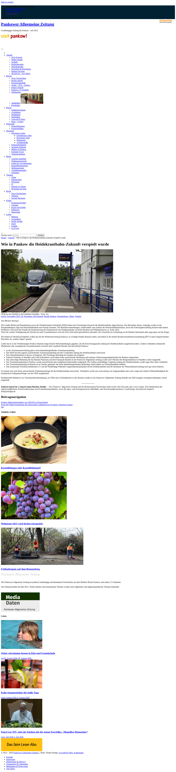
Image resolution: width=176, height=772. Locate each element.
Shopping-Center (18, 133)
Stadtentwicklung (18, 110)
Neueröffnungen (18, 126)
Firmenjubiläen (17, 128)
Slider (71, 316)
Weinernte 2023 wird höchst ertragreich (22, 523)
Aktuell (9, 55)
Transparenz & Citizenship (17, 764)
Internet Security (18, 71)
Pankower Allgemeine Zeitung (27, 24)
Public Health (16, 221)
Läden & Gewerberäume (21, 163)
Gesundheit (16, 219)
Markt (8, 156)
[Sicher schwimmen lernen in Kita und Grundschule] (21, 648)
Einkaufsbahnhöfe (18, 145)
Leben (8, 214)
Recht (8, 191)
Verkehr (14, 62)
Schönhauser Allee (24, 135)
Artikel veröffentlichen (15, 9)
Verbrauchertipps (18, 154)
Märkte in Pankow (18, 149)
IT (12, 184)
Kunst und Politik (18, 207)
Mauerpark (15, 212)
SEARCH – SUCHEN (20, 74)
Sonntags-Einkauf (18, 147)
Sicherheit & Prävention (21, 69)
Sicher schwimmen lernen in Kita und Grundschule (28, 653)
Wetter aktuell (17, 60)
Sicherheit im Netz (18, 189)
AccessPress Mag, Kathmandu (71, 753)
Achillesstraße (22, 142)
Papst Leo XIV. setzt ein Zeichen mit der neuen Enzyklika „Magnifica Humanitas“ (44, 732)
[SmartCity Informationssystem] (165, 21)
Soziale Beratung (18, 198)
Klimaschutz (16, 180)
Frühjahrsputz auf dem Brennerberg (20, 569)
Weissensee (21, 140)
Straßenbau (15, 115)
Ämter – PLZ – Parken (20, 85)
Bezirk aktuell (17, 81)
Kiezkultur (15, 105)
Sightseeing (16, 92)
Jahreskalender (17, 67)
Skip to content (7, 2)
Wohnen (14, 196)
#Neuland (15, 182)
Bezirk (9, 76)
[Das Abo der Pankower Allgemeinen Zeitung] (21, 750)
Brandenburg (62, 316)
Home (3, 238)
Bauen (8, 108)
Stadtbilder (16, 103)
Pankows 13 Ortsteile (20, 90)
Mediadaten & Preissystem (17, 766)
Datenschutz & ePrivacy (16, 762)
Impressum (10, 759)
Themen (9, 175)
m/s (2, 316)
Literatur (14, 205)
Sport (13, 224)
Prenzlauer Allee (23, 138)
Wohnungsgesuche (19, 161)
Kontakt (9, 757)
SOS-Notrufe (16, 57)
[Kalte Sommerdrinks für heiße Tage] (21, 688)
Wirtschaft (10, 124)
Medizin (14, 217)
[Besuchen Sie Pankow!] (14, 38)
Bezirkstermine (17, 64)
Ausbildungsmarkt (18, 170)
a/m (2, 697)
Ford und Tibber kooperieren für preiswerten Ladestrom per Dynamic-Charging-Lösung (37, 405)
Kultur (8, 200)
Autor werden (12, 13)
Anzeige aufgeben (18, 159)
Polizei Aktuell (17, 87)
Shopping (10, 131)
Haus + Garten (17, 122)
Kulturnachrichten (18, 203)
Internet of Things (18, 186)
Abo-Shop (10, 769)
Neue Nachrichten (18, 78)
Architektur (16, 112)
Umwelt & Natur (18, 119)
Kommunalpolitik (18, 83)
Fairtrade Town (17, 152)
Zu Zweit (15, 228)
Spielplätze (15, 117)
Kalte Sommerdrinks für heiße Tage (20, 692)
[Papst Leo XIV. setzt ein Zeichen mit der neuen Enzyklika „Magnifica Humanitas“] (21, 727)
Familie (14, 226)
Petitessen (15, 210)
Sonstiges (15, 173)
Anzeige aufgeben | (14, 11)
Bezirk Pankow (50, 316)
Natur (13, 177)
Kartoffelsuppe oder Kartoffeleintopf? (21, 467)
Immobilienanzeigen (19, 166)
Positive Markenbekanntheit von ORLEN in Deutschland (24, 402)
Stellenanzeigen (17, 168)
